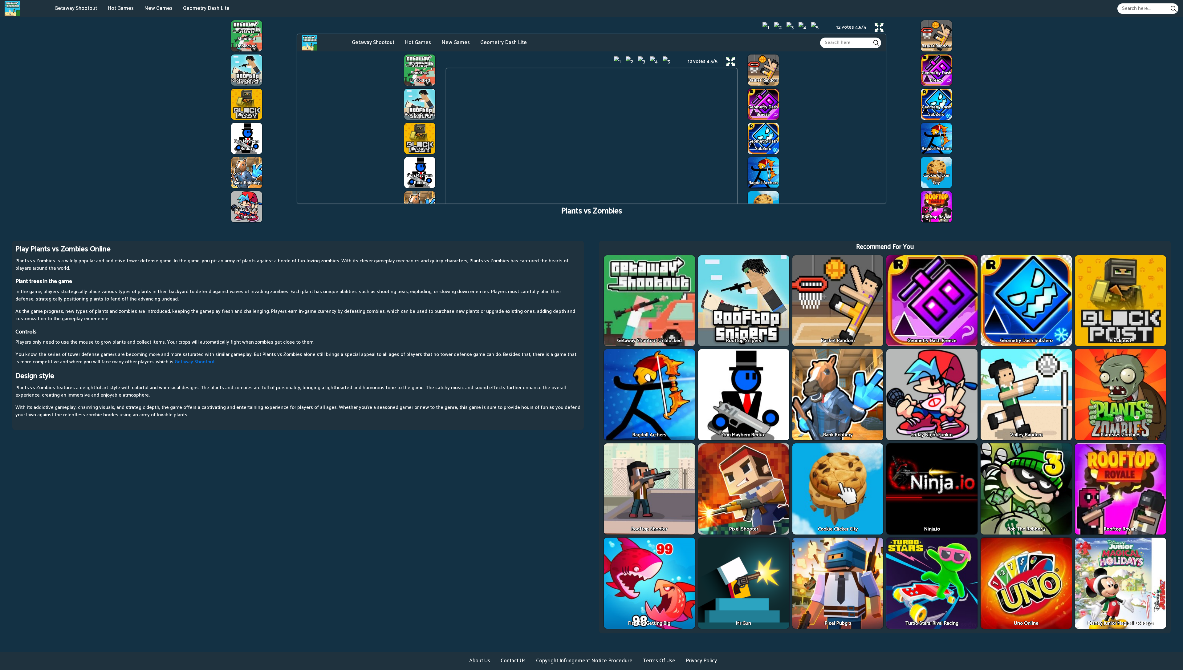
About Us (479, 660)
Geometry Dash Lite (206, 8)
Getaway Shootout (76, 8)
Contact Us (513, 660)
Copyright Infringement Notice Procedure (584, 660)
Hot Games (121, 8)
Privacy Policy (701, 660)
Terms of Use (659, 660)
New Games (158, 8)
